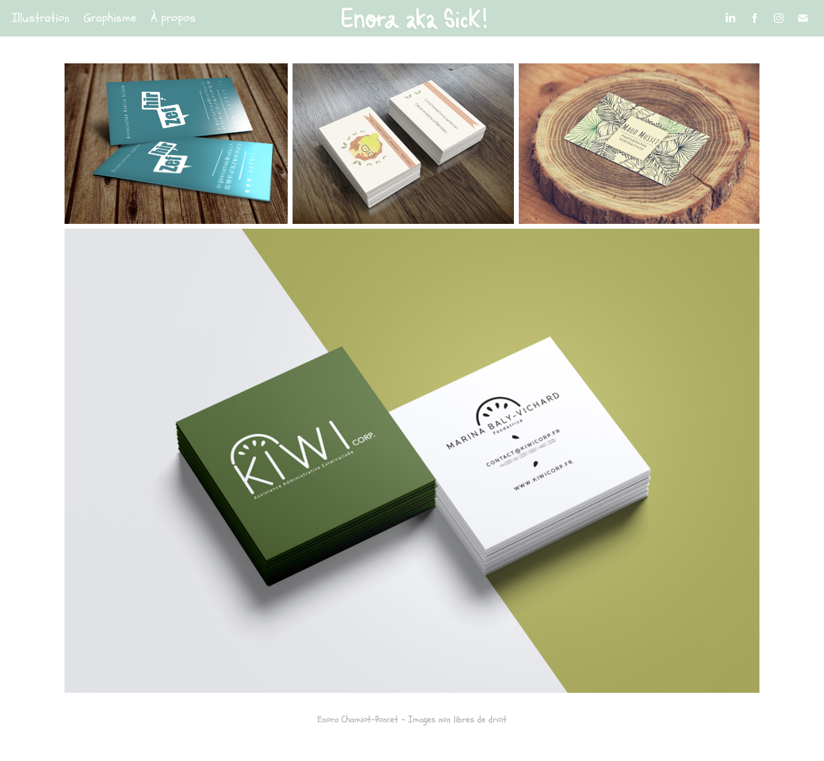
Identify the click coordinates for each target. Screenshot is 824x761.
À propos (173, 18)
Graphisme (110, 18)
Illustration (40, 18)
